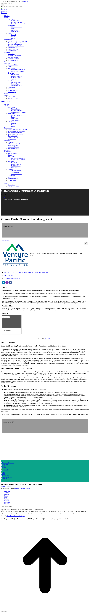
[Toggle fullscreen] (5, 611)
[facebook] (10, 282)
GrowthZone (48, 339)
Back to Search (5, 240)
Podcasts (25, 1)
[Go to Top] (45, 609)
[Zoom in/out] (6, 611)
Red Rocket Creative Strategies (16, 516)
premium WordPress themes (22, 488)
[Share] (86, 243)
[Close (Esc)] (1, 611)
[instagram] (7, 282)
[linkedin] (3, 282)
